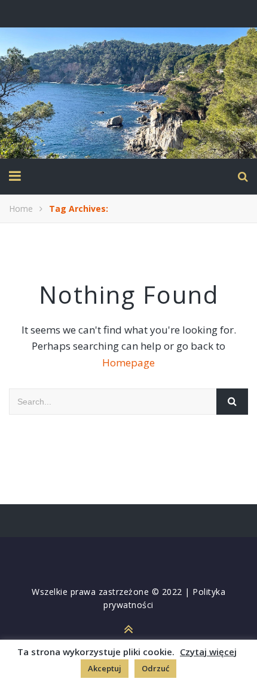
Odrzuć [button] (155, 668)
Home (21, 208)
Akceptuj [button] (104, 668)
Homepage (128, 362)
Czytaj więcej (208, 652)
